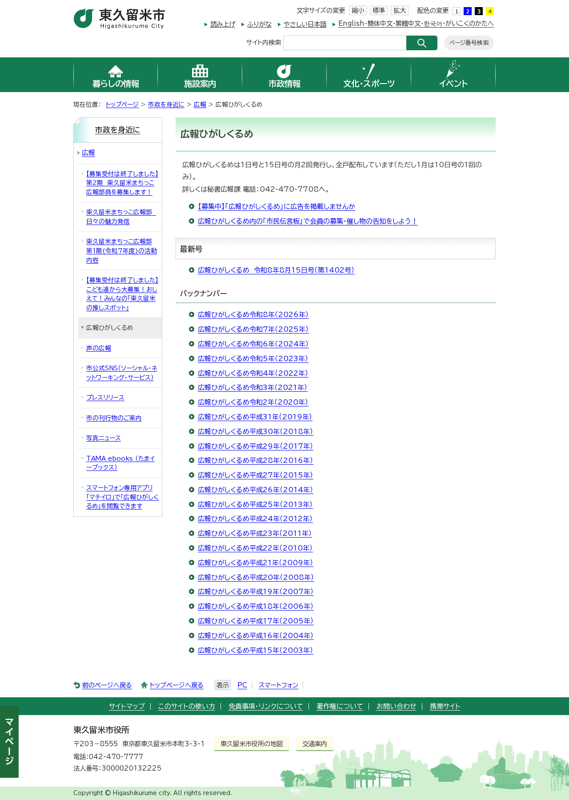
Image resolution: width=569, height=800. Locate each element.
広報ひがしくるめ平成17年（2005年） (256, 621)
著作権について (340, 706)
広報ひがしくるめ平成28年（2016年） (255, 460)
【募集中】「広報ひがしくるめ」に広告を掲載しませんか (276, 206)
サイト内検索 (263, 42)
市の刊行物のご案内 (114, 418)
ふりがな (259, 24)
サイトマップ (127, 706)
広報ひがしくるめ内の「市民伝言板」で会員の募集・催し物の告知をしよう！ (308, 221)
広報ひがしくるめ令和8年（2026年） (253, 314)
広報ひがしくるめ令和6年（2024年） (253, 344)
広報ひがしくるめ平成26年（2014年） (255, 489)
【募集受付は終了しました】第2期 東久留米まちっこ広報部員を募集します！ (122, 183)
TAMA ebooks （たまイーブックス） (120, 463)
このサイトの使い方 (186, 706)
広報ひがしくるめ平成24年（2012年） (255, 518)
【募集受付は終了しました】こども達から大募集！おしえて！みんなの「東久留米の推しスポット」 (122, 294)
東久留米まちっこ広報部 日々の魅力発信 (121, 217)
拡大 (399, 10)
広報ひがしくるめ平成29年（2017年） (255, 446)
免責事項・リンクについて (265, 706)
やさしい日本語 (305, 24)
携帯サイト (445, 706)
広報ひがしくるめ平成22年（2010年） (255, 548)
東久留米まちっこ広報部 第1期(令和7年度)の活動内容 (121, 250)
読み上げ (222, 24)
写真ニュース (103, 438)
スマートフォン (278, 685)
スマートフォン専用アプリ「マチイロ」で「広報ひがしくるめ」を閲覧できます (122, 497)
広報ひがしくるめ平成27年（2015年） (255, 475)
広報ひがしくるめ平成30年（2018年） (255, 431)
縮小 (358, 10)
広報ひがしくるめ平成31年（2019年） (255, 417)
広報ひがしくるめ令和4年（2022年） (253, 373)
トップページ (122, 104)
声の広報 (98, 348)
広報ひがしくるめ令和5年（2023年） (253, 358)
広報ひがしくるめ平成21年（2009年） (255, 562)
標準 (379, 10)
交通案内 (314, 743)
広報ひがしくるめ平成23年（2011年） (255, 533)
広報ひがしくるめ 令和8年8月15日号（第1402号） (276, 270)
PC (242, 685)
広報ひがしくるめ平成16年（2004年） (256, 635)
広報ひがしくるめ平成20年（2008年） (256, 577)
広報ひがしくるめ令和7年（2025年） (253, 329)
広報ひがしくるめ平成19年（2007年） (256, 591)
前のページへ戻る (107, 685)
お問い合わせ (397, 706)
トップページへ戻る (177, 685)
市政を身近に (166, 104)
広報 (200, 104)
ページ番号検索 (469, 43)
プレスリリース (105, 397)
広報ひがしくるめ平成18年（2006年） (256, 606)
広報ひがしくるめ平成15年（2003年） (255, 650)
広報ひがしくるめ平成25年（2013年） (255, 504)
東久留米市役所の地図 (251, 743)
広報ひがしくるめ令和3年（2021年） (253, 387)
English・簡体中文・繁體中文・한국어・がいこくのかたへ (416, 23)
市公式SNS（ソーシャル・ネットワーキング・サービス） (121, 373)
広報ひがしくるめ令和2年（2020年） (253, 402)
